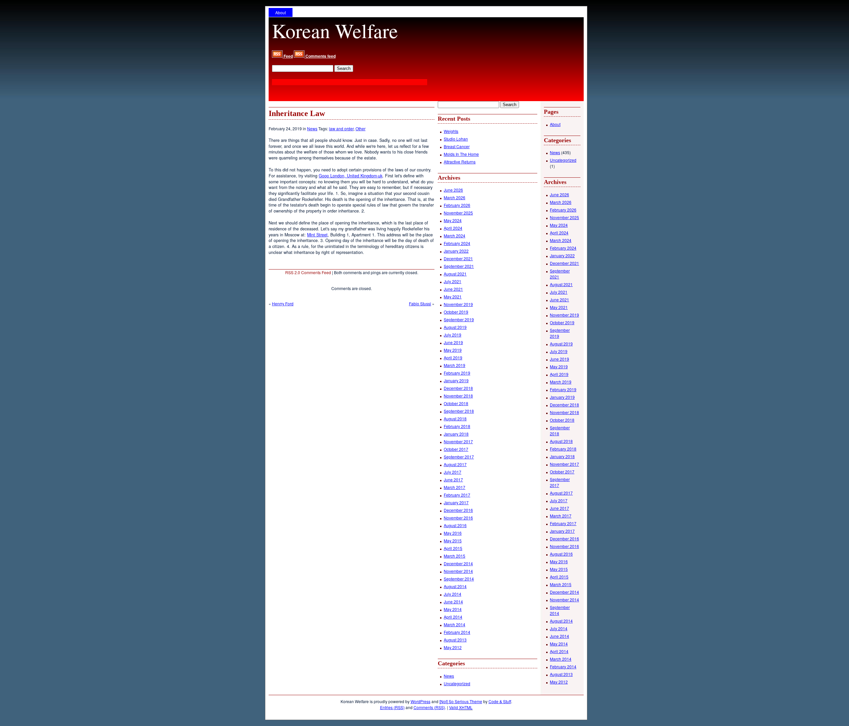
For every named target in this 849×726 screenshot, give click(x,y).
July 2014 (452, 594)
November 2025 (458, 212)
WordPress (420, 701)
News (312, 128)
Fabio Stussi (420, 303)
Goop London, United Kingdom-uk (350, 176)
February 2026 (457, 205)
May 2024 (453, 220)
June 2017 (453, 479)
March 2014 (454, 624)
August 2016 (455, 525)
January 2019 (456, 380)
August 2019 (455, 327)
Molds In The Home (461, 154)
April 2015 (453, 548)
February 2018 (457, 426)
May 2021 (453, 296)
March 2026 (454, 197)
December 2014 (458, 563)
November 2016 (458, 517)
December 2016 (458, 510)
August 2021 (455, 273)
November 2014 (458, 571)
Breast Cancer (457, 146)
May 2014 (453, 609)
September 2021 (459, 266)
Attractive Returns (460, 161)
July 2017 (452, 472)
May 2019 (453, 350)
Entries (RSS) (392, 707)
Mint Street (317, 235)
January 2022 (456, 251)
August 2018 (455, 418)
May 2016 (453, 533)
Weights (451, 131)
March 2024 (454, 235)
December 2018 (458, 388)
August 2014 (455, 586)
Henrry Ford (283, 303)
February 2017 (457, 495)
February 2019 (457, 373)
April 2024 (453, 228)
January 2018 (456, 434)
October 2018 (456, 403)
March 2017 (454, 487)
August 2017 (455, 464)
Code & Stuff (500, 701)
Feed (288, 56)
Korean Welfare (335, 30)
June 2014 (453, 601)
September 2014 (459, 578)
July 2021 (452, 281)
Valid (461, 707)
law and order (341, 128)
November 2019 (458, 304)
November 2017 (458, 441)
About (280, 12)
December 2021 (458, 258)
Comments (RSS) (429, 707)
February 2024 (457, 243)
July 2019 (452, 334)
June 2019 (453, 342)
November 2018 (458, 395)
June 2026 (453, 190)
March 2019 (454, 365)
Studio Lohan (456, 139)
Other (360, 128)
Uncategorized (457, 683)
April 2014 (453, 617)
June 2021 (453, 289)
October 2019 (456, 312)
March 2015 (454, 556)
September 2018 (459, 411)
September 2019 (459, 319)
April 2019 (453, 357)
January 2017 (456, 502)
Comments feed (320, 56)
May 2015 (453, 540)
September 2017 (459, 456)
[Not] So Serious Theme (460, 701)
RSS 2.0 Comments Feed (308, 272)
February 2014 (457, 632)
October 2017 (456, 449)
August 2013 (455, 639)
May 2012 (453, 647)
